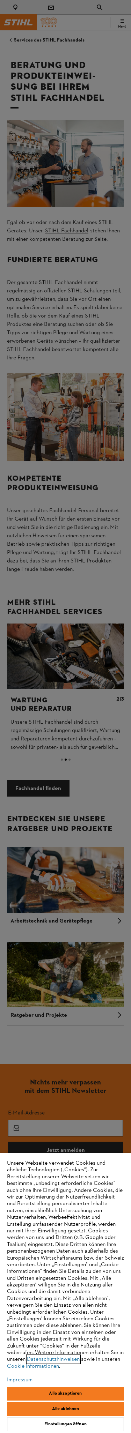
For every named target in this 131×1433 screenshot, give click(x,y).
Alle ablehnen (65, 1409)
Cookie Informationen (33, 1366)
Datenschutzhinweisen (53, 1359)
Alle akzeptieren (65, 1393)
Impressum (19, 1380)
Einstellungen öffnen (65, 1424)
